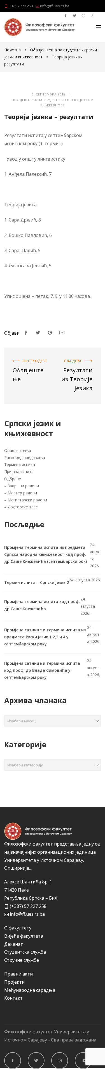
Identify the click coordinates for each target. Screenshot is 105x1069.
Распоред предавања (24, 457)
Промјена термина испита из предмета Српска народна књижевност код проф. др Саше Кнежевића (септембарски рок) (45, 554)
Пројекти (14, 982)
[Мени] (98, 27)
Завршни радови (23, 485)
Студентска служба (25, 952)
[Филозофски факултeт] (39, 27)
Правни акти (18, 974)
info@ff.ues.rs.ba (54, 5)
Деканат (13, 944)
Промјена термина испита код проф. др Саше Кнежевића (42, 605)
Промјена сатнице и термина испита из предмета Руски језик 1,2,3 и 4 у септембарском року (45, 637)
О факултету (17, 928)
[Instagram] (59, 1060)
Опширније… (18, 868)
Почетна (13, 49)
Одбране (12, 478)
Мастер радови (22, 492)
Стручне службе (21, 960)
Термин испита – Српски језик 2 (36, 582)
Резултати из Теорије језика (77, 358)
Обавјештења (18, 450)
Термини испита (20, 464)
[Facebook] (12, 1060)
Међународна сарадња (29, 990)
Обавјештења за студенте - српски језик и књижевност (52, 103)
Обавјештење (19, 354)
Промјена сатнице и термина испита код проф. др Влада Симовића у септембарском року (42, 670)
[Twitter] (36, 1060)
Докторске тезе (23, 507)
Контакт (13, 998)
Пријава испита (19, 471)
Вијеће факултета (23, 936)
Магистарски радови (27, 499)
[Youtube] (83, 1060)
